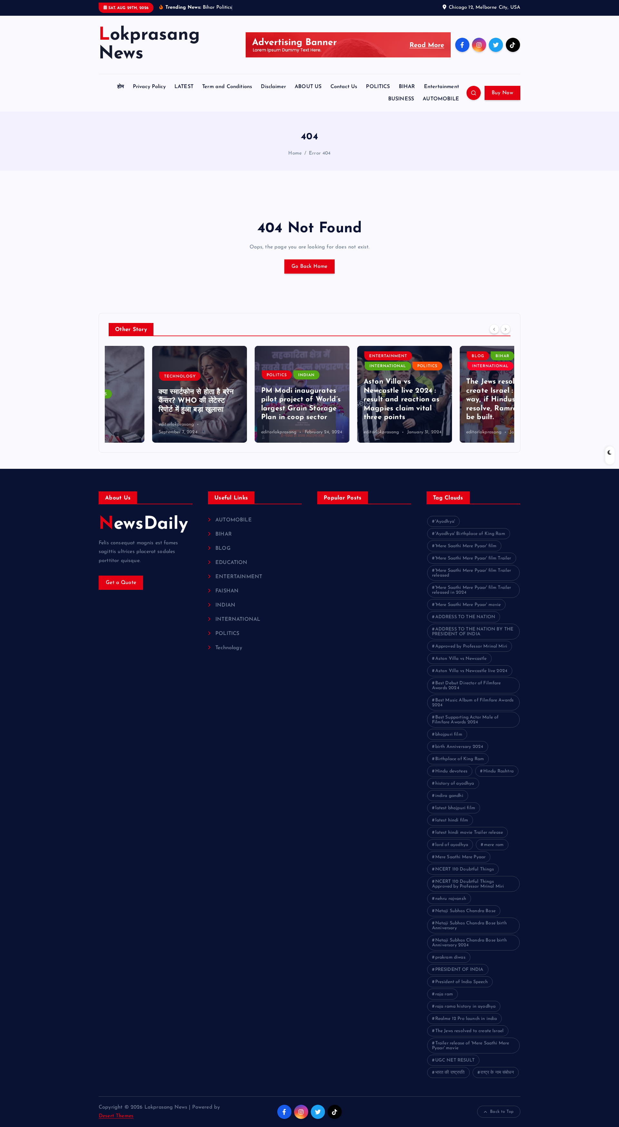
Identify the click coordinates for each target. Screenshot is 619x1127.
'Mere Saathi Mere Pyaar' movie (468, 604)
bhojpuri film (448, 734)
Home (295, 153)
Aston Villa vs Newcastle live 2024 (471, 671)
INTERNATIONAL (344, 366)
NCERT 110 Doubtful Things (464, 869)
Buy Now (502, 93)
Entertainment (441, 86)
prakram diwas (450, 957)
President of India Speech (461, 982)
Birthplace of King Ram (459, 759)
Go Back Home (309, 266)
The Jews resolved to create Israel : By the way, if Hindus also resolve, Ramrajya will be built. (460, 399)
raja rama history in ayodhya (465, 1006)
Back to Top (502, 1112)
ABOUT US (308, 86)
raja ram (444, 994)
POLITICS (378, 86)
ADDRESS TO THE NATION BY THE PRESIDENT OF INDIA (472, 632)
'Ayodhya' (445, 521)
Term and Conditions (227, 86)
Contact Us (344, 86)
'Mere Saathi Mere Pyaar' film (466, 546)
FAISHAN (227, 591)
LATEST (183, 86)
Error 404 (319, 153)
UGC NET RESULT (455, 1060)
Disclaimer (273, 86)
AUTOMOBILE (441, 99)
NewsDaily (143, 524)
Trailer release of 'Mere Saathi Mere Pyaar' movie (470, 1046)
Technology (136, 376)
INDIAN (263, 375)
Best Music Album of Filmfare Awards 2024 (473, 703)
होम (120, 86)
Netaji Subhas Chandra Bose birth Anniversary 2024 (469, 943)
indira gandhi (449, 795)
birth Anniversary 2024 (459, 746)
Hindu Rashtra (498, 771)
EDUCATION (231, 562)
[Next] (505, 329)
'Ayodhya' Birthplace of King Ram (470, 533)
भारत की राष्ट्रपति (450, 1072)
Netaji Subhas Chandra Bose (465, 911)
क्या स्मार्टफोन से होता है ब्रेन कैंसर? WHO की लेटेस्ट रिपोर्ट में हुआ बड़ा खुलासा (152, 401)
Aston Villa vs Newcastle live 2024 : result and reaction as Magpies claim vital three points (358, 399)
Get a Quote (121, 582)
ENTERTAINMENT (345, 356)
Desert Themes (116, 1116)
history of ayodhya (454, 783)
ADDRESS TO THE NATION (465, 617)
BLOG (434, 356)
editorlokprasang (133, 424)
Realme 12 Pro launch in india (466, 1018)
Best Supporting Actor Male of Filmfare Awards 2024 (465, 720)
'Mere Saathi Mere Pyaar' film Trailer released (471, 573)
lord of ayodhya (451, 844)
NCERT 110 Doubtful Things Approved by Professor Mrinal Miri (468, 884)
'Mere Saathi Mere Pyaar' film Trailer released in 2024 (471, 590)
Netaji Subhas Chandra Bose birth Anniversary (469, 926)
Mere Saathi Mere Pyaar (460, 857)
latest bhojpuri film (455, 808)
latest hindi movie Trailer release (469, 832)
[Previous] (494, 329)
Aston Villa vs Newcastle (461, 658)
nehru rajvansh (450, 898)
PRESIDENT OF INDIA (459, 969)
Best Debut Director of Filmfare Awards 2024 (466, 685)
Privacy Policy (149, 86)
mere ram (494, 844)
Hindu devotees (451, 771)
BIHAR (407, 86)
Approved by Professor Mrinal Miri (471, 646)
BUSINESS (401, 99)
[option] (156, 394)
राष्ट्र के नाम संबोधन (497, 1072)
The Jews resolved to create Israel (469, 1031)
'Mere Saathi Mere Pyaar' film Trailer (473, 558)
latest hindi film (451, 820)
